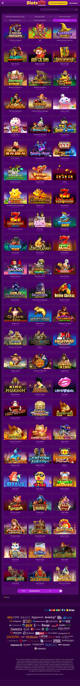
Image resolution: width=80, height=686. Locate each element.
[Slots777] (36, 5)
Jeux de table (40, 17)
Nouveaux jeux (15, 20)
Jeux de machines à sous (15, 17)
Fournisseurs (65, 20)
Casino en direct (65, 17)
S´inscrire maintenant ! (58, 3)
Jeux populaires (40, 20)
